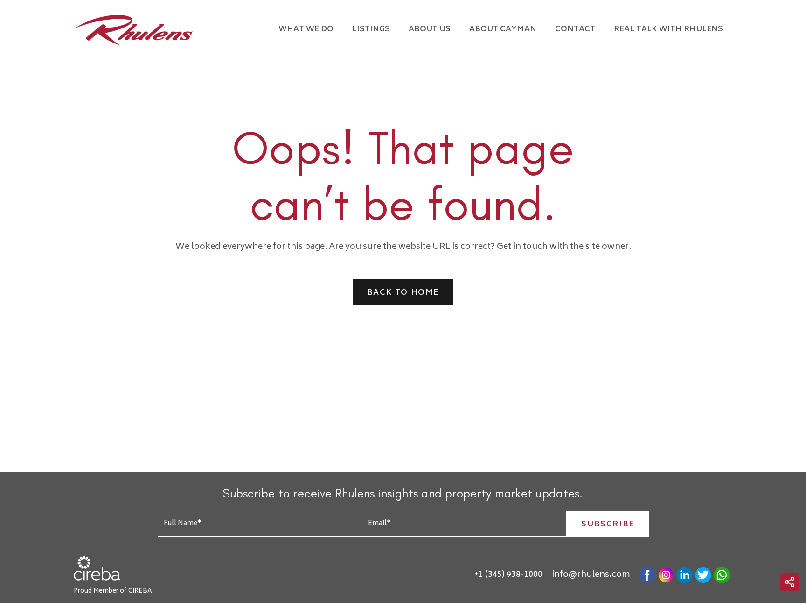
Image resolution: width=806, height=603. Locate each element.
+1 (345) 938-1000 (508, 575)
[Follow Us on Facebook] (647, 575)
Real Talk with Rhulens (668, 29)
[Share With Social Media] (789, 582)
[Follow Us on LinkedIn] (684, 575)
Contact (575, 29)
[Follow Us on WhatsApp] (722, 575)
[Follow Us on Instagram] (666, 575)
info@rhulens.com (591, 575)
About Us (430, 29)
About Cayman (502, 29)
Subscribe (607, 524)
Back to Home (403, 292)
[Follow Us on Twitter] (703, 575)
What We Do (306, 29)
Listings (371, 29)
